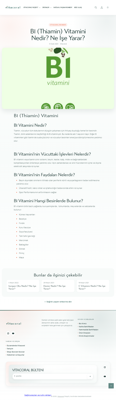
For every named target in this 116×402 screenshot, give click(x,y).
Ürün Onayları (84, 333)
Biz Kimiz (83, 323)
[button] (31, 7)
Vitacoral (61, 396)
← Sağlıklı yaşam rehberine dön (58, 302)
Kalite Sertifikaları (86, 326)
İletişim (10, 349)
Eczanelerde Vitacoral (16, 345)
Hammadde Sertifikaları (88, 330)
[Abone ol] (90, 376)
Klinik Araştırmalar (86, 336)
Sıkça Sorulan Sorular (16, 352)
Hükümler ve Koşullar (15, 355)
